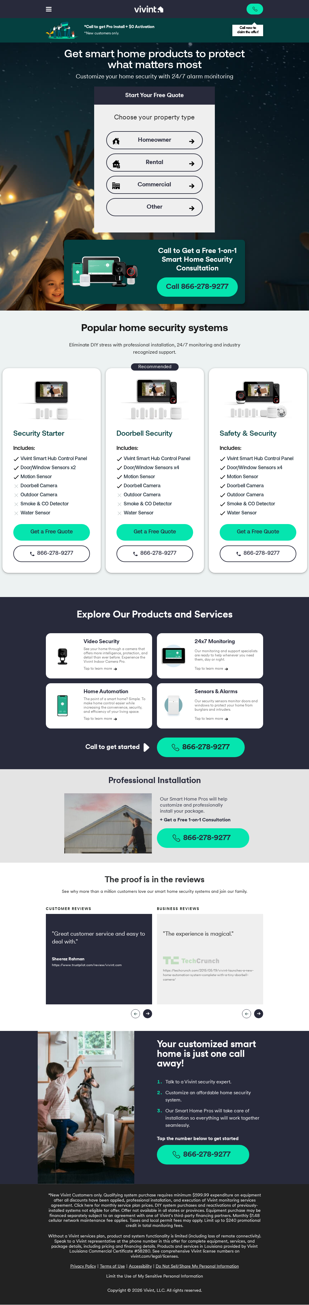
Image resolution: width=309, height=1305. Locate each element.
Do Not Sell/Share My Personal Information (197, 1266)
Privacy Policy (83, 1266)
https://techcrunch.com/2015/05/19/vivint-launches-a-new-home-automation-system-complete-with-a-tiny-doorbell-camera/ (208, 975)
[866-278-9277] (255, 9)
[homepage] (149, 9)
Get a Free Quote (51, 532)
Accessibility (140, 1266)
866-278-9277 (206, 747)
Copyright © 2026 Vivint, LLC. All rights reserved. (154, 1290)
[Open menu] (49, 9)
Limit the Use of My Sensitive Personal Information (154, 1276)
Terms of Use (112, 1266)
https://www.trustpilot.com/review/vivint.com (87, 965)
